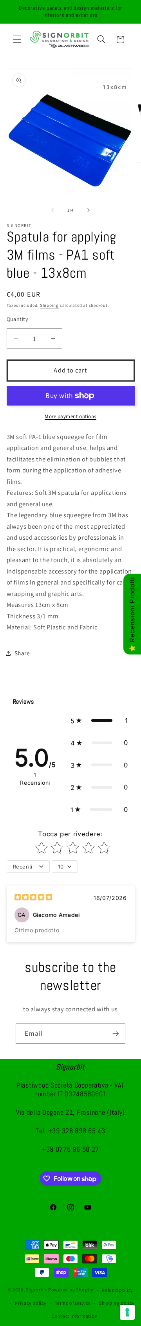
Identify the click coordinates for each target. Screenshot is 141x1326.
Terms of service (72, 1303)
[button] (17, 39)
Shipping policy (117, 1303)
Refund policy (117, 1290)
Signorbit (36, 1290)
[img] (33, 898)
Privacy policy (31, 1303)
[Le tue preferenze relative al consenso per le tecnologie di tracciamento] (127, 1312)
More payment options (70, 416)
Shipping (49, 305)
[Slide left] (52, 210)
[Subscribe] (115, 1034)
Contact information (75, 1316)
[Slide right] (88, 210)
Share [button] (22, 653)
